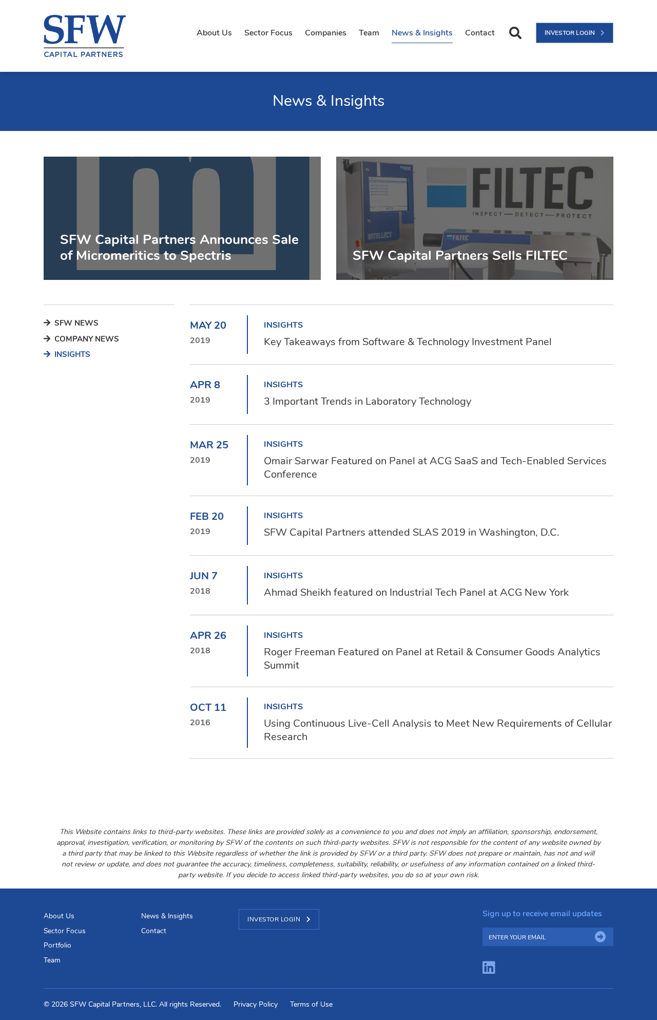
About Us (214, 33)
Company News (85, 339)
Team (369, 33)
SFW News (75, 323)
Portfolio (57, 945)
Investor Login (570, 33)
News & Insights (422, 33)
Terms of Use (311, 1004)
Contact (480, 33)
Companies (325, 33)
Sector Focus (268, 33)
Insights (71, 354)
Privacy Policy (256, 1004)
